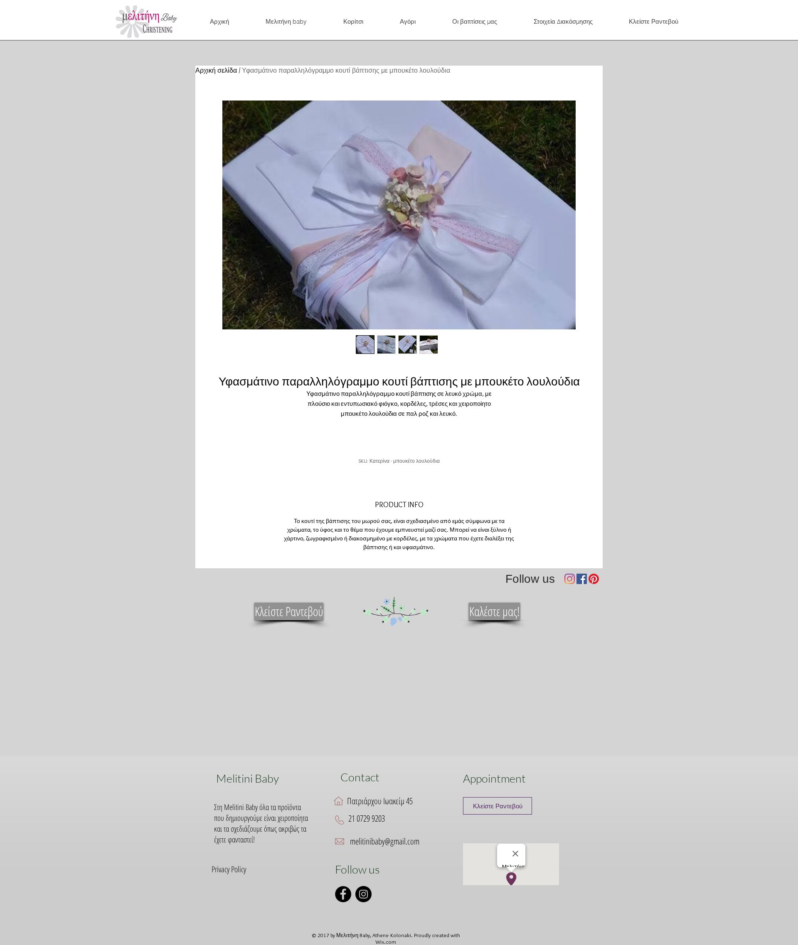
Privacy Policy (229, 869)
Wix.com (385, 941)
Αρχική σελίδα (216, 70)
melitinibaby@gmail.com (384, 841)
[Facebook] (581, 579)
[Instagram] (569, 579)
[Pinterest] (594, 579)
